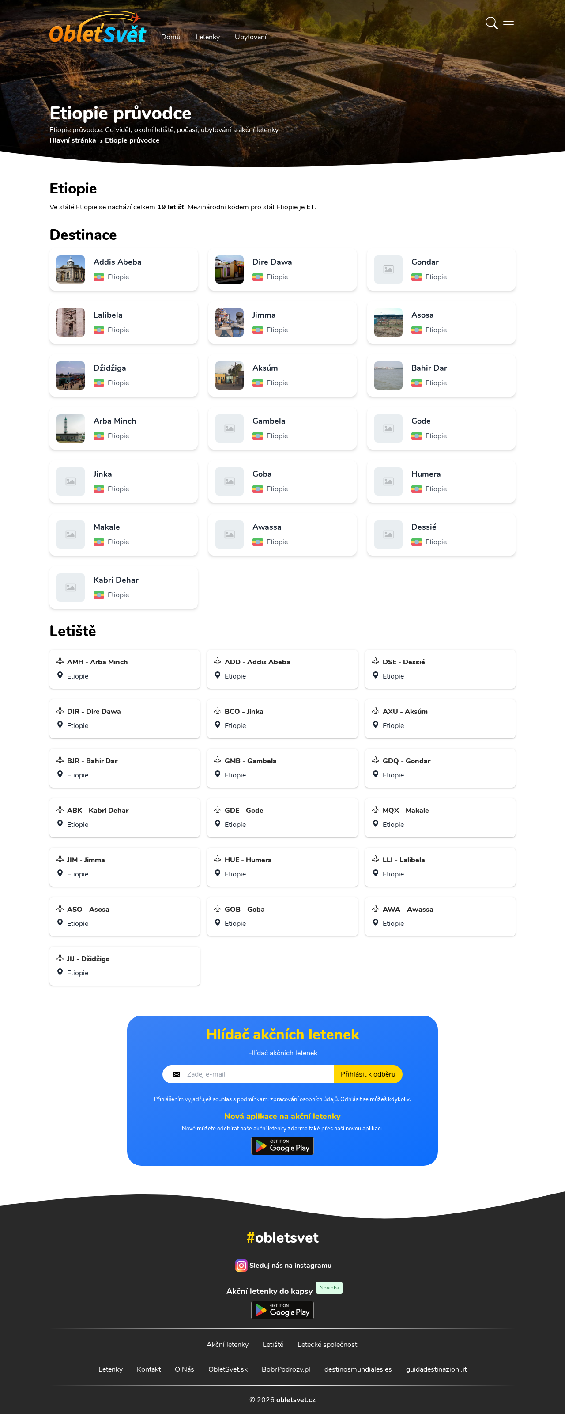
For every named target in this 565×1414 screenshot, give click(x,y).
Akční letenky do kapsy (282, 1290)
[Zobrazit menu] (508, 23)
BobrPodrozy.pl (286, 1369)
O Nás (184, 1369)
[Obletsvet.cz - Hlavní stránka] (98, 23)
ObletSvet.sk (228, 1369)
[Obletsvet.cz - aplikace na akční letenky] (282, 1146)
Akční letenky (228, 1345)
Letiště (273, 1345)
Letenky (208, 37)
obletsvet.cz (296, 1400)
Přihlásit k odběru (368, 1074)
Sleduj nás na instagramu (290, 1265)
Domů (171, 37)
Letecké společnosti (328, 1345)
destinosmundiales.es (358, 1369)
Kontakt (149, 1369)
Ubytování (251, 37)
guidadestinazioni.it (436, 1369)
